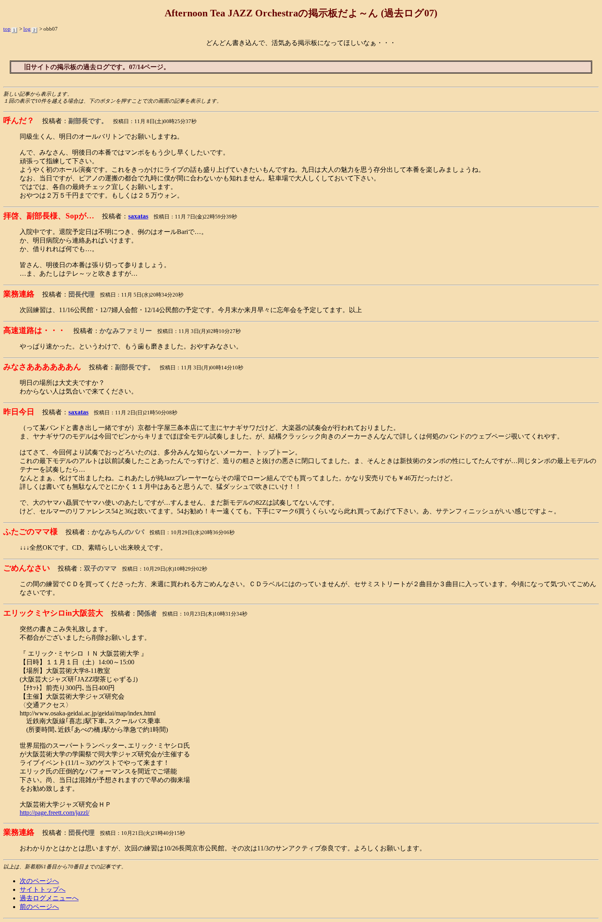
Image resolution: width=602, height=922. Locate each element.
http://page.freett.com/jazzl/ (54, 812)
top (7, 29)
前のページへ (39, 906)
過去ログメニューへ (49, 898)
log (27, 29)
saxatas (138, 216)
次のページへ (39, 880)
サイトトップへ (43, 889)
